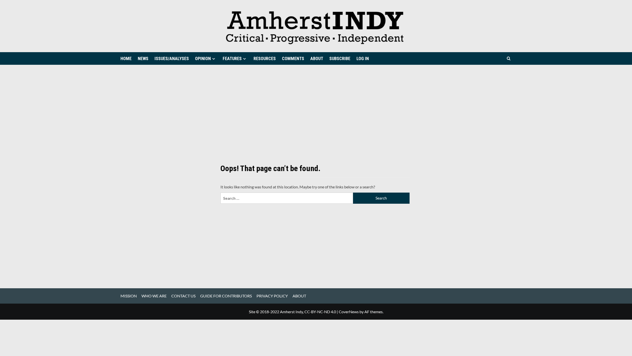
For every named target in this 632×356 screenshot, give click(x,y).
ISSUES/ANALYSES (172, 58)
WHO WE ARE (154, 295)
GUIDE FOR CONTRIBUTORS (226, 295)
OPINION (203, 58)
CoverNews (349, 311)
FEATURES (232, 58)
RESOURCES (265, 58)
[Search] (509, 58)
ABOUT (316, 58)
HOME (126, 58)
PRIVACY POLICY (272, 295)
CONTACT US (183, 295)
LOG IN (362, 58)
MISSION (128, 295)
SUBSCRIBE (339, 58)
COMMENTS (293, 58)
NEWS (143, 58)
